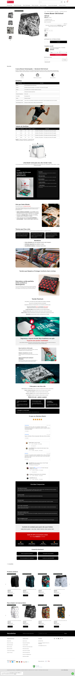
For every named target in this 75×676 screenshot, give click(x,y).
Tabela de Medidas (57, 39)
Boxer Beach (57, 11)
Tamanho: (46, 28)
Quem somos (25, 640)
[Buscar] (61, 2)
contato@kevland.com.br (42, 645)
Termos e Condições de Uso (27, 654)
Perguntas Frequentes (26, 642)
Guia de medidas (25, 644)
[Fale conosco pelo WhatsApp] (72, 673)
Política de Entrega (26, 648)
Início (45, 11)
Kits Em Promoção (17, 5)
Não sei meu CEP (47, 61)
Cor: (46, 32)
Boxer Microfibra (43, 5)
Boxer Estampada (26, 5)
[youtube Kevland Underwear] (58, 638)
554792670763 (40, 640)
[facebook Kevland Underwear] (56, 638)
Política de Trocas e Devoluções (27, 646)
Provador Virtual (49, 39)
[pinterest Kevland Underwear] (62, 638)
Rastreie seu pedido (26, 656)
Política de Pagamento (26, 652)
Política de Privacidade (26, 650)
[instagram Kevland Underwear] (54, 638)
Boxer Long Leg (35, 5)
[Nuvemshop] (64, 670)
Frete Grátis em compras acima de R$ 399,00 (37, 7)
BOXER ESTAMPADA (50, 11)
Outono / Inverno (62, 5)
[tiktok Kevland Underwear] (60, 638)
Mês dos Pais (9, 5)
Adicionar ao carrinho (58, 54)
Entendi (15, 673)
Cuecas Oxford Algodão (52, 5)
